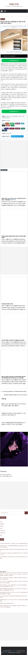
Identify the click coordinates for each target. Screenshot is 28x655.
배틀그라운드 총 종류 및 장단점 (7, 603)
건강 (1, 521)
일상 (1, 535)
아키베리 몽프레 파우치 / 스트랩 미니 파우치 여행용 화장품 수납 (14, 543)
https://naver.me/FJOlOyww (17, 136)
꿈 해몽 (1, 526)
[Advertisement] (14, 154)
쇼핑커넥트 (2, 19)
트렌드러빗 (14, 4)
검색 (26, 513)
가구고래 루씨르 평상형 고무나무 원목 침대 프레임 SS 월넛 (14, 391)
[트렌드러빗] (1, 11)
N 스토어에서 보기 (14, 60)
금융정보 (2, 523)
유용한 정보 (2, 532)
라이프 (1, 528)
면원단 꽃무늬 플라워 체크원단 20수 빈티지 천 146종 (15, 394)
